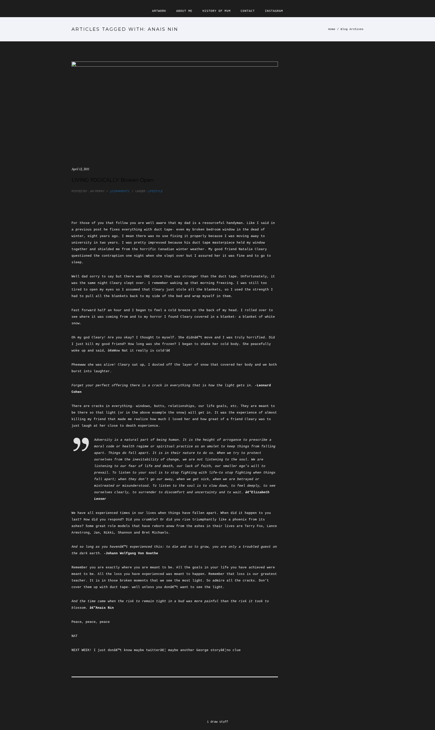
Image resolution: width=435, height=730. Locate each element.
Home (331, 29)
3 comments (119, 191)
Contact (248, 11)
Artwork (159, 11)
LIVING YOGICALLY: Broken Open (112, 180)
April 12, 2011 (80, 169)
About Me (184, 11)
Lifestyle (155, 191)
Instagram (274, 11)
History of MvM (216, 11)
